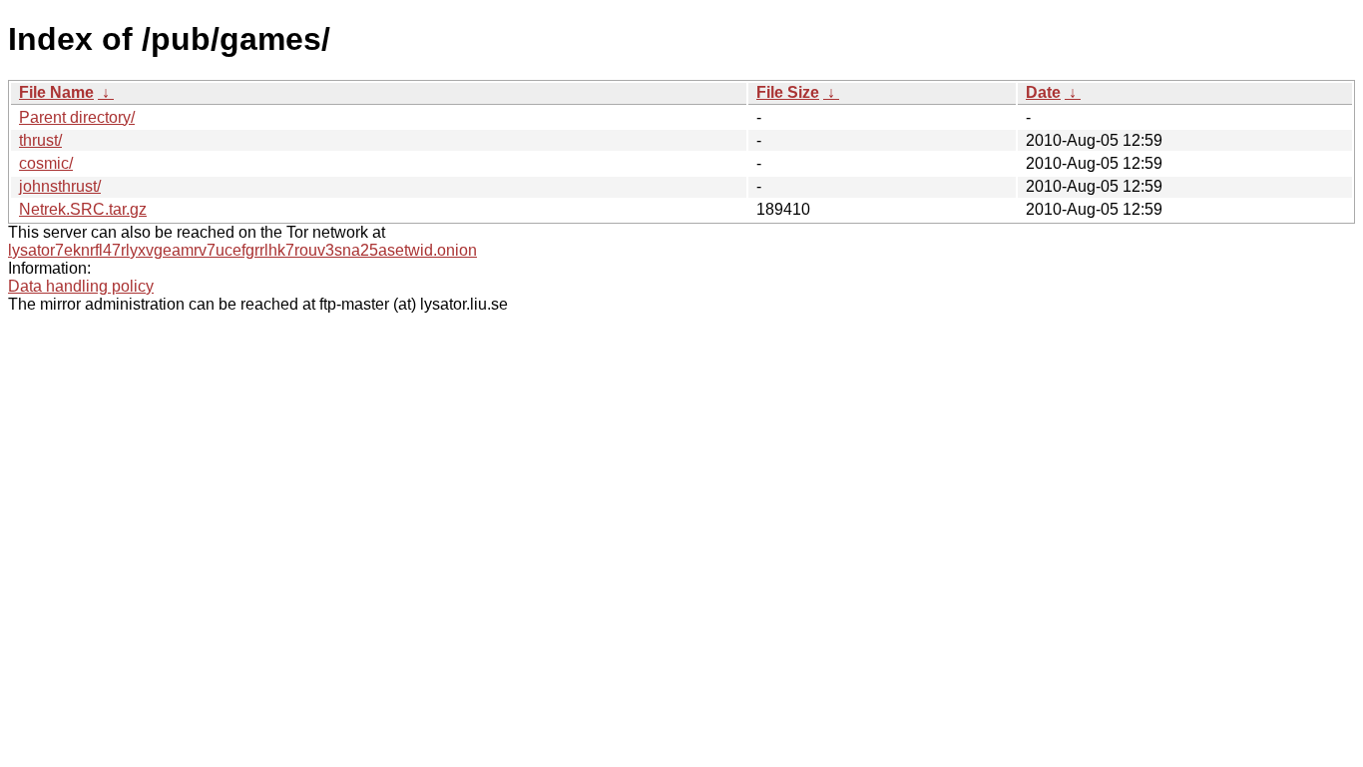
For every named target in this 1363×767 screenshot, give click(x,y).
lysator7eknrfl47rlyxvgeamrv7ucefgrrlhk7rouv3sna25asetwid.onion (242, 250)
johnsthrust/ (60, 186)
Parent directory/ (77, 117)
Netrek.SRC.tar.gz (83, 209)
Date (1043, 92)
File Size (787, 92)
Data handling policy (81, 286)
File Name (56, 92)
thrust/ (40, 140)
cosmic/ (46, 163)
